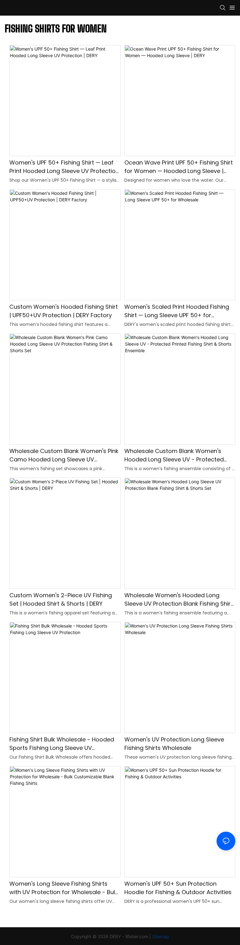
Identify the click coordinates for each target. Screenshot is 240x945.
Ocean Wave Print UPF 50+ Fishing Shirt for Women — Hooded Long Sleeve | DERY (178, 167)
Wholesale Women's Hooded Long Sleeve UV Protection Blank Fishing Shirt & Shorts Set (178, 599)
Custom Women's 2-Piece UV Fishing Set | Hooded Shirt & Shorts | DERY (60, 599)
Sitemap (160, 936)
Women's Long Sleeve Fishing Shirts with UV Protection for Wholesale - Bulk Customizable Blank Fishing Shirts (63, 888)
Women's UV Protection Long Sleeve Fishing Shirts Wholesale (174, 744)
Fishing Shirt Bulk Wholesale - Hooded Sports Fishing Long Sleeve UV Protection (61, 744)
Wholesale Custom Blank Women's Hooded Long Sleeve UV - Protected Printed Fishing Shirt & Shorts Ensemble (178, 455)
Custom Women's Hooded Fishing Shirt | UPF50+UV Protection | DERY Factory (63, 311)
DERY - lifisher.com (129, 936)
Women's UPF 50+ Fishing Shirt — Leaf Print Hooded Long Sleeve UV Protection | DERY (64, 167)
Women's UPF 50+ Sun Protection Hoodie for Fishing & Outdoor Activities (178, 888)
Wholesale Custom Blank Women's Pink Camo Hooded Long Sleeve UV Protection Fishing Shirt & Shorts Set (63, 455)
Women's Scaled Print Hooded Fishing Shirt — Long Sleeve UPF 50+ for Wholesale (176, 311)
